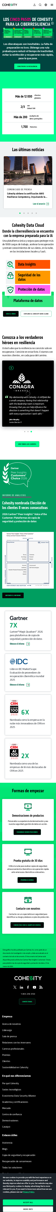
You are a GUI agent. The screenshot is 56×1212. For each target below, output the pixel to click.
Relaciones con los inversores (16, 1042)
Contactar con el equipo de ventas (27, 925)
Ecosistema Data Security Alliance (19, 1095)
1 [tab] (19, 213)
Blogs (4, 1148)
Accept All (28, 1202)
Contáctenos (27, 1001)
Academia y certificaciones (15, 1101)
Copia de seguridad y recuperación (18, 1155)
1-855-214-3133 (28, 993)
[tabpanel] (28, 41)
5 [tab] (36, 213)
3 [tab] (28, 213)
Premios (6, 1054)
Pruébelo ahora (27, 880)
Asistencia (7, 1142)
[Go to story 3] (31, 431)
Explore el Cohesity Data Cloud (36, 314)
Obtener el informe (13, 595)
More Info (28, 1209)
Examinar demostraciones (27, 832)
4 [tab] (32, 213)
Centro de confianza (12, 1114)
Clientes (6, 1061)
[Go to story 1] (24, 431)
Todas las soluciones (12, 1167)
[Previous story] (19, 431)
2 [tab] (24, 213)
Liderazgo (7, 1030)
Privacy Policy (28, 1192)
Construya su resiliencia (27, 66)
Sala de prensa (9, 1036)
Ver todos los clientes (27, 444)
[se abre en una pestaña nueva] (15, 988)
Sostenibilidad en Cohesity (15, 1067)
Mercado (6, 1108)
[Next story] (36, 431)
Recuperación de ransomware (16, 1161)
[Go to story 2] (28, 431)
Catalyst (6, 1126)
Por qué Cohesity (10, 1083)
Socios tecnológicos (11, 1089)
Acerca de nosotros (11, 1023)
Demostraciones (10, 1120)
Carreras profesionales (13, 1048)
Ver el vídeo (10, 314)
